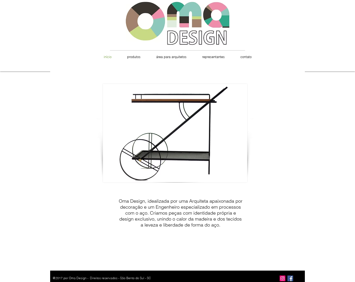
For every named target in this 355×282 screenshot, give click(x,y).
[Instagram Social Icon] (282, 278)
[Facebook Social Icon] (290, 278)
